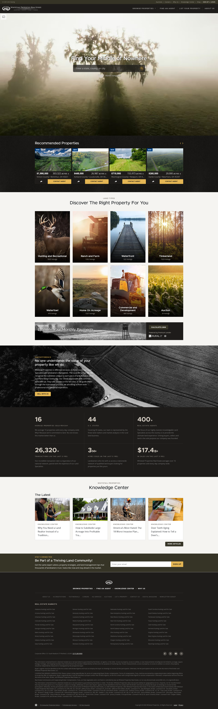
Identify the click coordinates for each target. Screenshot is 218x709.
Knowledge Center (188, 2)
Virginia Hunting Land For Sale (157, 632)
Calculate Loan (158, 327)
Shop (199, 2)
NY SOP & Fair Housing (8, 2)
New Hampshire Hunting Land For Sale (122, 613)
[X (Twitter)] (170, 653)
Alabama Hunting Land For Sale (45, 609)
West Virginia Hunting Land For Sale (159, 636)
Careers (168, 2)
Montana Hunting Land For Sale (83, 644)
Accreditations (59, 597)
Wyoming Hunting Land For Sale (158, 644)
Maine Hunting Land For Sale (82, 621)
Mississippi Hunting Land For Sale (83, 636)
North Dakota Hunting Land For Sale (121, 629)
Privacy (181, 705)
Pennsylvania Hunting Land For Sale (121, 644)
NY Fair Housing (84, 705)
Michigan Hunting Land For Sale (83, 629)
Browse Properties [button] (143, 8)
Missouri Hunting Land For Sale (82, 640)
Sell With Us (43, 394)
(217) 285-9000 (77, 654)
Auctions (159, 2)
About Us (210, 8)
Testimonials (74, 597)
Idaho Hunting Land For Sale (44, 632)
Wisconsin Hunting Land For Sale (158, 640)
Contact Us (135, 597)
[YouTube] (176, 653)
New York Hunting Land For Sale (120, 621)
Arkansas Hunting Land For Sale (45, 617)
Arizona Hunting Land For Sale (44, 613)
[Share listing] (41, 181)
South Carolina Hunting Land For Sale (160, 609)
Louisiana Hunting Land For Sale (83, 617)
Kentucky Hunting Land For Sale (83, 613)
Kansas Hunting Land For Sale (82, 609)
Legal (175, 705)
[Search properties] (141, 68)
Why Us (176, 2)
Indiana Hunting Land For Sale (44, 640)
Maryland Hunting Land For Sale (83, 625)
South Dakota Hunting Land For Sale (159, 613)
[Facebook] (165, 653)
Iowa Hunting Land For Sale (43, 644)
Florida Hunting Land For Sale (44, 625)
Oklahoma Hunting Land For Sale (120, 636)
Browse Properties (83, 588)
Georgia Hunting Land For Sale (44, 629)
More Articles (174, 544)
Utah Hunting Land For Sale (157, 625)
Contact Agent (59, 181)
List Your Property (189, 8)
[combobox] (107, 68)
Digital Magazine (150, 597)
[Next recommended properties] (182, 143)
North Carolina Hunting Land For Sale (122, 625)
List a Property (121, 597)
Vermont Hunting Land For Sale (158, 629)
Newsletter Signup (168, 597)
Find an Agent (167, 8)
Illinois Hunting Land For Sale (44, 636)
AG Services (97, 597)
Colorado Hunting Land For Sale (45, 621)
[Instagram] (181, 653)
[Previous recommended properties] (180, 143)
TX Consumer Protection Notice (50, 705)
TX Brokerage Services (69, 705)
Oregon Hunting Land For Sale (120, 640)
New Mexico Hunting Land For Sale (121, 617)
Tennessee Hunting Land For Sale (158, 617)
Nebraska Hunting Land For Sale (120, 609)
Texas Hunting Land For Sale (157, 621)
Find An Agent (103, 588)
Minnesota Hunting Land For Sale (83, 632)
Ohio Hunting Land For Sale (119, 632)
